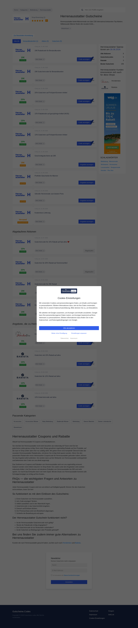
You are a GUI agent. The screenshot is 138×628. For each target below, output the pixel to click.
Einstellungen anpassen (79, 333)
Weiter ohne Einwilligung (59, 333)
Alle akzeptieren (69, 328)
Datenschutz (65, 338)
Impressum (73, 338)
